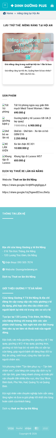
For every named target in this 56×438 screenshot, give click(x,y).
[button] (5, 5)
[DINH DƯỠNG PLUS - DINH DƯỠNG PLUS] (28, 5)
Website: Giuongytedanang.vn (21, 269)
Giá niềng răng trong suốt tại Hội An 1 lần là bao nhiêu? (28, 65)
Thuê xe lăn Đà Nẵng (25, 179)
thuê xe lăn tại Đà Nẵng (24, 408)
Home (10, 13)
